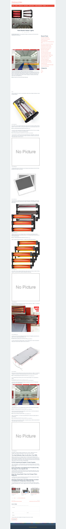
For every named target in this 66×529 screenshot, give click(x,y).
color (41, 69)
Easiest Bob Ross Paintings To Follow (46, 45)
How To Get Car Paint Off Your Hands (46, 52)
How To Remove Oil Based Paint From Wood (47, 44)
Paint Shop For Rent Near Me (45, 37)
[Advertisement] (26, 42)
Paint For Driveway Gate (44, 40)
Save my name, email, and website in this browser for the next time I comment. (22, 517)
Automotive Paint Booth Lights (35, 493)
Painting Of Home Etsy (44, 63)
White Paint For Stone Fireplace (45, 49)
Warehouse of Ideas (17, 2)
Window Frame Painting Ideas (45, 66)
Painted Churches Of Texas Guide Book (46, 46)
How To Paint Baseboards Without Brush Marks (47, 64)
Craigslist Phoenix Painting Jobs (45, 57)
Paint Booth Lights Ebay (15, 493)
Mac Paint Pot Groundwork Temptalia (46, 60)
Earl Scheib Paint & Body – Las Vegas (46, 56)
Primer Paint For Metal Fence (45, 59)
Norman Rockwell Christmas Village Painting (47, 55)
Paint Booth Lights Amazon (25, 493)
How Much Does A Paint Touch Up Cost (34, 501)
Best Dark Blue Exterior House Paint (46, 48)
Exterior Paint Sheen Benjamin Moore (46, 53)
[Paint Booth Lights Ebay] (16, 490)
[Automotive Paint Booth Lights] (35, 490)
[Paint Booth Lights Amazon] (25, 490)
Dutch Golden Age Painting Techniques (17, 501)
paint (41, 72)
